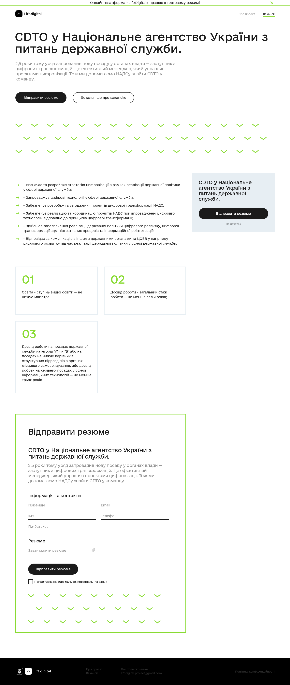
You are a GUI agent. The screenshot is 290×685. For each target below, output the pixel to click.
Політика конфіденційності (255, 671)
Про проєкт (247, 14)
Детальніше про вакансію (103, 97)
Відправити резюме (40, 97)
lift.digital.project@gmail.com (141, 673)
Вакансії (269, 14)
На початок (233, 223)
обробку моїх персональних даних (82, 581)
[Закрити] (271, 2)
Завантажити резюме (47, 550)
